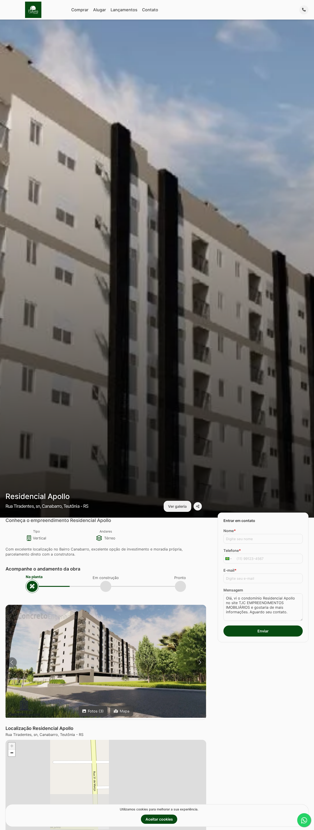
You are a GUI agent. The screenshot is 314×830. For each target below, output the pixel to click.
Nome (229, 530)
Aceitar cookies (159, 819)
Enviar (262, 631)
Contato (150, 9)
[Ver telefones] (303, 9)
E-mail (230, 570)
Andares (106, 531)
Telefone (232, 550)
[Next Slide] (200, 662)
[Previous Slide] (12, 662)
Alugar (99, 9)
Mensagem (233, 590)
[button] (106, 661)
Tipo (36, 531)
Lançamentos (124, 9)
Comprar (79, 9)
